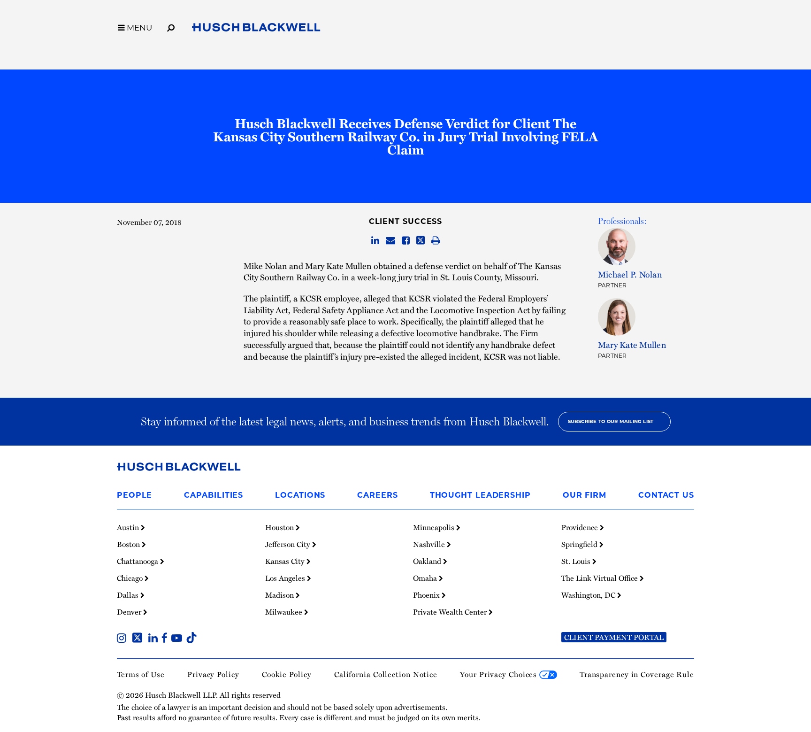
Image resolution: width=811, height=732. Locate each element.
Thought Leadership (480, 495)
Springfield (580, 544)
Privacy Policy (213, 674)
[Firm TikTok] (191, 639)
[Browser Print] (436, 241)
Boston (129, 544)
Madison (280, 595)
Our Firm (584, 495)
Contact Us (666, 495)
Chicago (131, 578)
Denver (130, 612)
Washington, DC (589, 595)
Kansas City (285, 561)
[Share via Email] (390, 241)
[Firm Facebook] (166, 639)
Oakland (428, 561)
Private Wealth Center (451, 612)
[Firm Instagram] (123, 639)
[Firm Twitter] (139, 639)
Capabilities (213, 495)
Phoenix (427, 595)
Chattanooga (138, 561)
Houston (280, 527)
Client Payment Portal (614, 637)
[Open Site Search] (171, 26)
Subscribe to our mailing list (611, 421)
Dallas (128, 595)
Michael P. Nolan (630, 274)
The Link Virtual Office (600, 578)
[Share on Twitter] (420, 241)
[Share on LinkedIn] (375, 241)
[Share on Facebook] (405, 241)
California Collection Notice (385, 674)
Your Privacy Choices (499, 674)
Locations (300, 495)
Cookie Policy (287, 674)
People (134, 495)
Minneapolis (434, 527)
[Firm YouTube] (178, 639)
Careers (377, 495)
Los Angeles (286, 578)
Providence (580, 527)
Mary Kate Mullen (632, 344)
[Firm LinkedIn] (154, 639)
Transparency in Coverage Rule (637, 674)
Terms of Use (141, 674)
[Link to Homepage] (256, 29)
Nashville (430, 544)
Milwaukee (284, 612)
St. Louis (576, 561)
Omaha (426, 578)
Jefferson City (288, 544)
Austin (129, 527)
